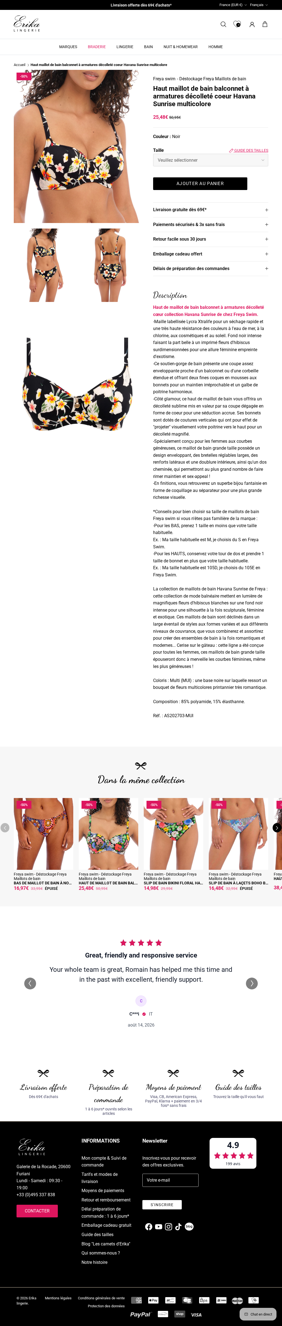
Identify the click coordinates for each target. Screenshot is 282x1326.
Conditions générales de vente (101, 1298)
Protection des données (106, 1306)
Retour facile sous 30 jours (179, 239)
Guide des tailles (251, 150)
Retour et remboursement (106, 1200)
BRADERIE (97, 47)
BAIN (148, 47)
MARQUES (68, 47)
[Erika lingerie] (27, 23)
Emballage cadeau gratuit (106, 1225)
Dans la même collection (141, 779)
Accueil (19, 65)
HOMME (215, 47)
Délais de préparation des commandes (191, 268)
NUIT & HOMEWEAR (181, 47)
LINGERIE (124, 47)
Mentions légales (58, 1298)
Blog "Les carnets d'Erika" (106, 1244)
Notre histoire (94, 1262)
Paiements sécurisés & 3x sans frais (189, 224)
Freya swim (164, 78)
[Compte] (251, 24)
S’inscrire (162, 1205)
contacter (37, 1211)
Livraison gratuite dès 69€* (180, 209)
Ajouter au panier (200, 183)
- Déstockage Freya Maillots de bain (211, 78)
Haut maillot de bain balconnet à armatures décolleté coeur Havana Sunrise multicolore (99, 65)
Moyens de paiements (103, 1190)
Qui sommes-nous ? (101, 1253)
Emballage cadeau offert (177, 254)
